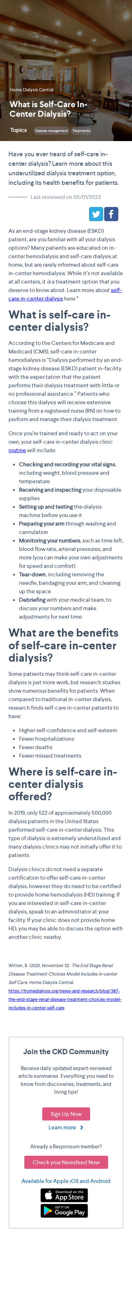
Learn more (64, 1127)
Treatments (81, 130)
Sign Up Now (66, 1114)
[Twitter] (96, 214)
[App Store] (64, 1194)
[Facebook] (111, 214)
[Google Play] (64, 1210)
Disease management (51, 130)
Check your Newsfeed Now (66, 1162)
